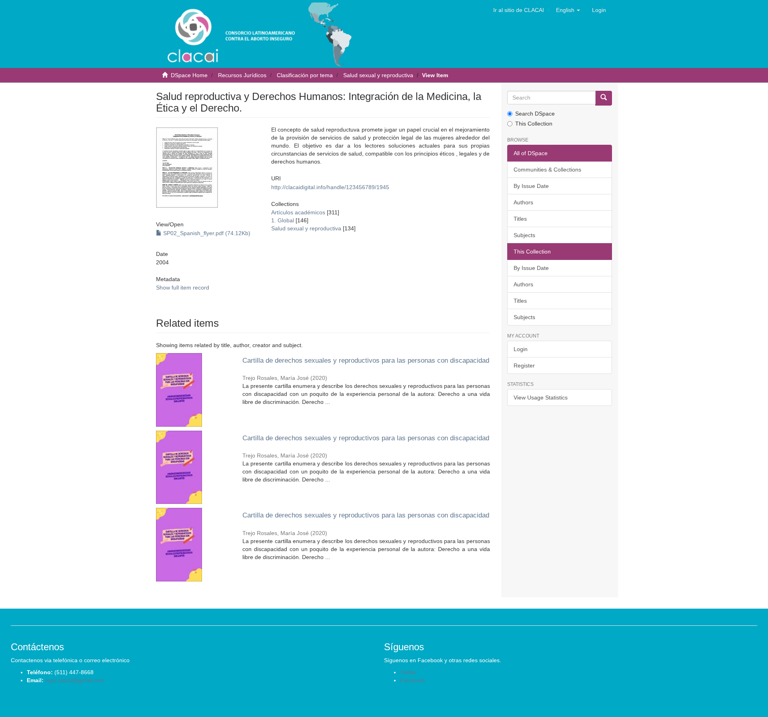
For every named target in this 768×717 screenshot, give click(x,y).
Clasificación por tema (305, 75)
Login (521, 349)
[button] (568, 10)
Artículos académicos (298, 212)
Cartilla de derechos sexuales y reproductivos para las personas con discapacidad (365, 360)
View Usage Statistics (541, 397)
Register (524, 365)
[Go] (603, 98)
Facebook (412, 680)
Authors (523, 202)
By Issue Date (531, 186)
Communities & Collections (547, 169)
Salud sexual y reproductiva (378, 75)
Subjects (524, 235)
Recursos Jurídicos (242, 75)
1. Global (282, 220)
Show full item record (182, 287)
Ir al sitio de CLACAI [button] (518, 10)
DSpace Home (189, 75)
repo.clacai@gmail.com (74, 680)
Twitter (408, 672)
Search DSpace (535, 113)
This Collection (533, 123)
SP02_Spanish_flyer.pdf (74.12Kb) (206, 233)
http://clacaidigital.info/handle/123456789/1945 (330, 187)
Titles (520, 219)
